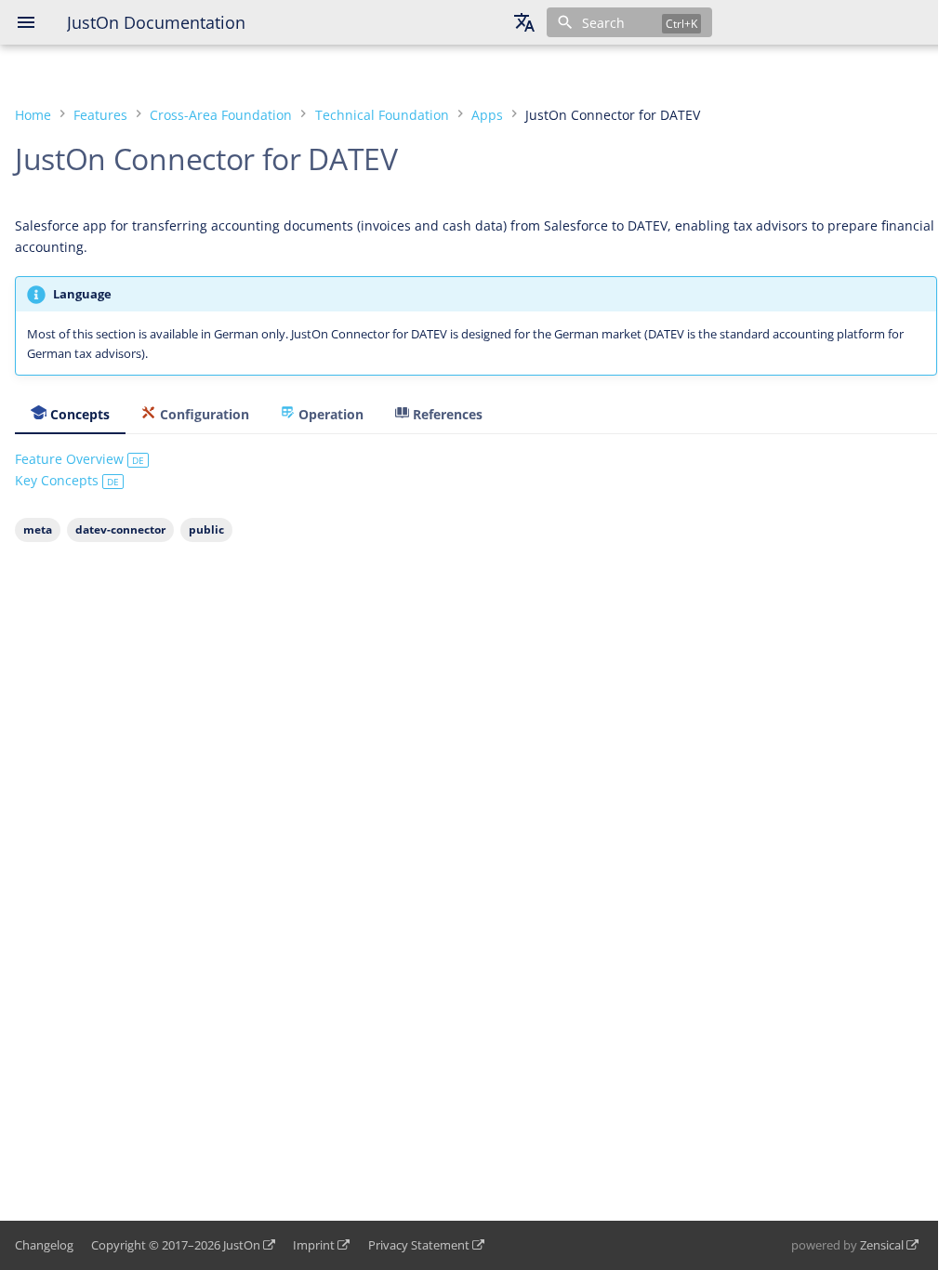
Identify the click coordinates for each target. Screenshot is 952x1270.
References (446, 414)
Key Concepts (67, 480)
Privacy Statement (418, 1245)
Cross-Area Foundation (221, 115)
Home (33, 115)
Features (100, 115)
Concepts (78, 414)
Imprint (314, 1245)
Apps (487, 115)
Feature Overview (79, 459)
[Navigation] (26, 22)
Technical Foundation (382, 115)
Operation (329, 414)
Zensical (882, 1245)
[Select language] (524, 22)
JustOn (241, 1245)
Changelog (44, 1245)
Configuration (202, 414)
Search (603, 23)
